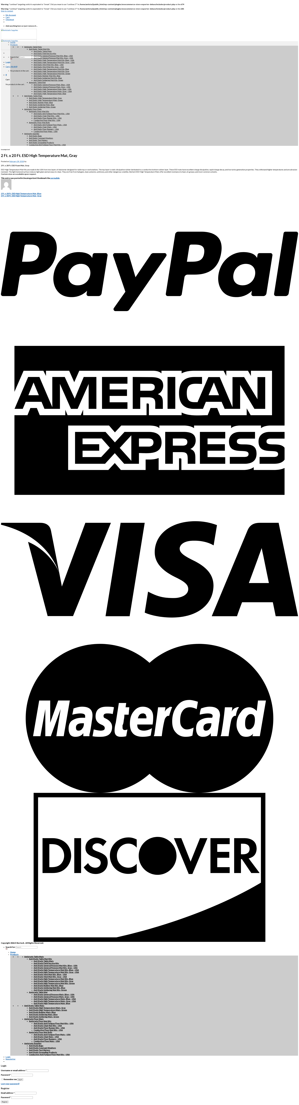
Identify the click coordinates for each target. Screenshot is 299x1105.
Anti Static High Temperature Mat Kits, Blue (51, 69)
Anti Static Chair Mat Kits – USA (46, 116)
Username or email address (14, 1070)
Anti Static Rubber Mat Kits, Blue (47, 76)
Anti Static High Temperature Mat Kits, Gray (51, 71)
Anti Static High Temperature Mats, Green (46, 100)
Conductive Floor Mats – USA (45, 131)
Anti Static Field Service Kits (45, 53)
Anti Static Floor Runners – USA (46, 129)
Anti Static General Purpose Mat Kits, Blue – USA (53, 56)
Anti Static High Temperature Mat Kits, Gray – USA (54, 62)
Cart (8, 17)
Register (4, 1102)
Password (6, 1075)
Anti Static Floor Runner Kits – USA (48, 118)
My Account (11, 15)
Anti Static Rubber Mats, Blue (41, 102)
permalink (54, 178)
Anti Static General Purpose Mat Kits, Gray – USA (53, 58)
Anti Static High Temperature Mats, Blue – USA (52, 89)
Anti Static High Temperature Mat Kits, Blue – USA (54, 60)
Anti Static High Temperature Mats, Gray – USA (53, 91)
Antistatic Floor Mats (33, 109)
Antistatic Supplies (31, 133)
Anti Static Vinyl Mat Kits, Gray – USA (49, 67)
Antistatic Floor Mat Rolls (39, 122)
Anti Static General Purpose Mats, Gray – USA (52, 87)
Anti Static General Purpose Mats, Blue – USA (52, 85)
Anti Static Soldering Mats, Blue (41, 105)
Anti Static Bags (35, 136)
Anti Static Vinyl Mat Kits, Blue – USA (49, 64)
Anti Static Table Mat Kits (39, 49)
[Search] (11, 58)
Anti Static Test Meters (38, 140)
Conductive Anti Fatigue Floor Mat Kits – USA (47, 145)
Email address (7, 1093)
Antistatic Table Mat (37, 82)
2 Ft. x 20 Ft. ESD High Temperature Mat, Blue (21, 193)
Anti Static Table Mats (43, 51)
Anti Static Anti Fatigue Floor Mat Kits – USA (52, 113)
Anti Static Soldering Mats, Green (42, 107)
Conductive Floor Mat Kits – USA (47, 120)
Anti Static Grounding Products (41, 142)
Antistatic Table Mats (33, 47)
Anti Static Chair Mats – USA (45, 127)
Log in (20, 1079)
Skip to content (7, 11)
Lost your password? (10, 1084)
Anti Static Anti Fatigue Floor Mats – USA (50, 125)
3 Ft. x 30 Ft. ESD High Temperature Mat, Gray (21, 196)
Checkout (10, 19)
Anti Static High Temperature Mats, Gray (45, 98)
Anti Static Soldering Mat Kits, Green (48, 80)
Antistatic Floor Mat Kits (39, 111)
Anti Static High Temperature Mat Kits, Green (52, 73)
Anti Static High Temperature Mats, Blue (50, 93)
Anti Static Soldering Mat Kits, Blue (48, 78)
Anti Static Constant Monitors (41, 138)
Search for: (14, 57)
